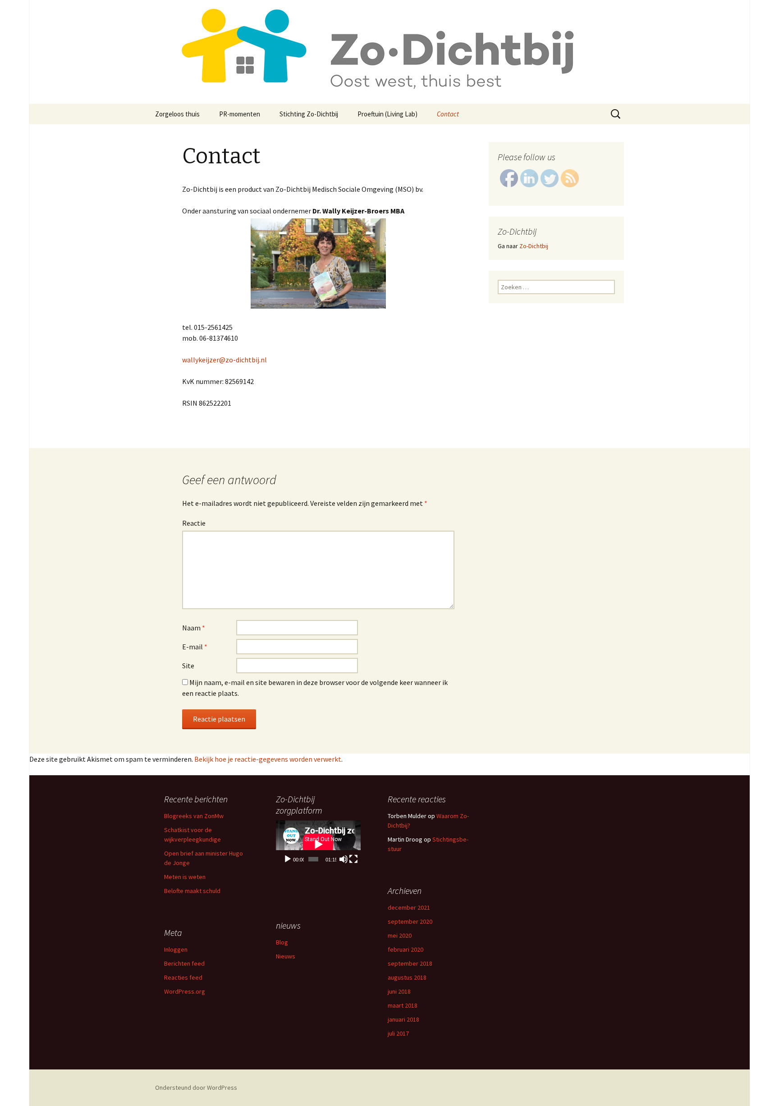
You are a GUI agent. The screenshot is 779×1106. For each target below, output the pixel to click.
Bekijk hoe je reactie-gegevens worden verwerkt (267, 759)
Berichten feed (184, 963)
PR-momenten (239, 114)
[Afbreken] (343, 859)
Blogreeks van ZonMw (194, 816)
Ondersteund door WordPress (196, 1087)
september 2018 (410, 963)
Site (188, 665)
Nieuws (285, 956)
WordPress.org (184, 991)
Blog (282, 942)
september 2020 (410, 921)
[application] (318, 844)
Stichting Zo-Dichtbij (309, 114)
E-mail (194, 646)
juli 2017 (398, 1033)
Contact (448, 114)
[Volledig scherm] (353, 859)
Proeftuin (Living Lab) (387, 114)
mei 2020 (400, 935)
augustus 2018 (407, 977)
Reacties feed (183, 977)
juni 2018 (399, 991)
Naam (193, 627)
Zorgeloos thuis (177, 114)
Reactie (194, 523)
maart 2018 (402, 1005)
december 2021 (409, 907)
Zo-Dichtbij (533, 246)
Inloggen (176, 949)
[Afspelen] (287, 859)
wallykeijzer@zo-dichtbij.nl (224, 359)
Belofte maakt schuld (192, 891)
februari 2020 (405, 949)
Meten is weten (185, 877)
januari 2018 (403, 1019)
